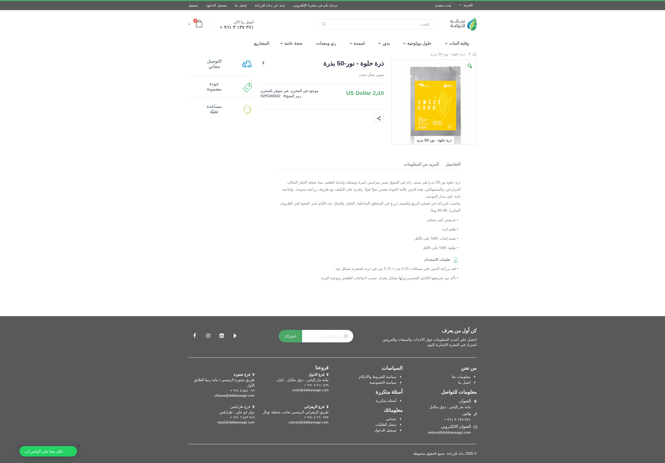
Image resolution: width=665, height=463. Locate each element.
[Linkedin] (221, 336)
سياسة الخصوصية (382, 382)
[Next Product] (263, 63)
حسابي (391, 419)
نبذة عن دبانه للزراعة (270, 5)
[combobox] (376, 24)
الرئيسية (475, 54)
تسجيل (193, 5)
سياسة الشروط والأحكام (377, 377)
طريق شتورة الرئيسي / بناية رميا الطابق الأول (224, 379)
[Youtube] (235, 336)
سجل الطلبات (385, 424)
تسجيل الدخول (216, 5)
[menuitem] (261, 43)
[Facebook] (194, 336)
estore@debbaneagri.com (449, 432)
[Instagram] (208, 336)
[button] (469, 70)
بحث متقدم (443, 5)
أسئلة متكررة (386, 401)
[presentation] (450, 165)
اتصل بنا (464, 382)
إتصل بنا (241, 5)
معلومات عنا (461, 377)
